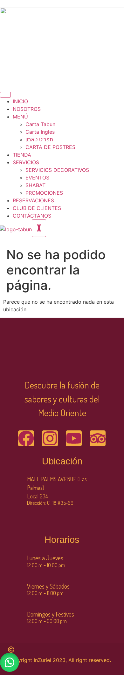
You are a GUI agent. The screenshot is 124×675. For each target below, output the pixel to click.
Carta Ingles (40, 132)
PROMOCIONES (44, 193)
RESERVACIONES (33, 200)
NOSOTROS (27, 109)
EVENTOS (37, 177)
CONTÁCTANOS (32, 216)
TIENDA (22, 155)
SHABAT (35, 185)
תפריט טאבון (39, 139)
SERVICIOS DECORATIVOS (57, 170)
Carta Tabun (40, 124)
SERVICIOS (26, 162)
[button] (9, 662)
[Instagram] (50, 438)
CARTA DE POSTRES (50, 147)
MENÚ (20, 116)
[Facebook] (26, 438)
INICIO (20, 101)
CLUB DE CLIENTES (37, 208)
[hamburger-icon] (5, 95)
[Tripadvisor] (98, 438)
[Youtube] (74, 438)
